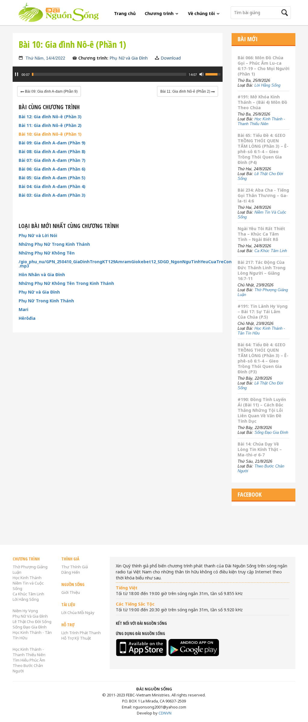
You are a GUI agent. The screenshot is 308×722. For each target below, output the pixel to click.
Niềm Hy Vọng (25, 610)
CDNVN (165, 713)
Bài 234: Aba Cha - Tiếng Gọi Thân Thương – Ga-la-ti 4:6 (263, 195)
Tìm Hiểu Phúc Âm (29, 660)
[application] (118, 77)
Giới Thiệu (70, 592)
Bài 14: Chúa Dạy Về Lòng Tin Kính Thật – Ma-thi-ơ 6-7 (260, 449)
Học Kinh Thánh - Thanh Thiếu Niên (261, 121)
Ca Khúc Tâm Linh (270, 250)
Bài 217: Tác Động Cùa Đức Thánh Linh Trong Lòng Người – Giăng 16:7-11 (261, 270)
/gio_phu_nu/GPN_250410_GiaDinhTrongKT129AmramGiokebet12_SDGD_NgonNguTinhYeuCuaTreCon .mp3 (118, 264)
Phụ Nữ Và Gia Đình (30, 616)
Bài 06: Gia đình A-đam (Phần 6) (52, 169)
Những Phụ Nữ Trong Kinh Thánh (54, 244)
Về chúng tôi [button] (202, 13)
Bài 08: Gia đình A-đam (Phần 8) (52, 152)
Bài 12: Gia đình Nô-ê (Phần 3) (50, 117)
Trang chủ (125, 13)
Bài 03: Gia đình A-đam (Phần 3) (52, 195)
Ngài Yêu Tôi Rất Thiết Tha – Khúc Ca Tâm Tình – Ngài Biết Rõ (261, 234)
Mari (23, 309)
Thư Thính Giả (74, 566)
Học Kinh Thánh (27, 577)
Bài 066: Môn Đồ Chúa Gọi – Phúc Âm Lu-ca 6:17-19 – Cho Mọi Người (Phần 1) (263, 66)
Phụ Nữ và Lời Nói (38, 235)
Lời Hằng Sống (267, 85)
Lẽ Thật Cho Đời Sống (32, 621)
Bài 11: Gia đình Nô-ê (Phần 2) (50, 125)
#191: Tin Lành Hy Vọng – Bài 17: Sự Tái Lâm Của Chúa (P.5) (263, 311)
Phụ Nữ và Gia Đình (128, 58)
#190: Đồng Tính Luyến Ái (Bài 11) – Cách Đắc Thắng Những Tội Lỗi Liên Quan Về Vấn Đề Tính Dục (262, 410)
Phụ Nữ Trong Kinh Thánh (46, 301)
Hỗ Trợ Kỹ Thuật (76, 638)
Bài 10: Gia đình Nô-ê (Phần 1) (50, 134)
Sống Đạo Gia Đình (271, 432)
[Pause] (16, 74)
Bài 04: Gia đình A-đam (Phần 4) (52, 186)
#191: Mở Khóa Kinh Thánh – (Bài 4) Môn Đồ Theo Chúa (262, 102)
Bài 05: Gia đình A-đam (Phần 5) (52, 178)
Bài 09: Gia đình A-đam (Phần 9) (52, 143)
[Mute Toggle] (201, 74)
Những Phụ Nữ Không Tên (47, 253)
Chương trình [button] (160, 13)
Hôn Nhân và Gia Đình (42, 275)
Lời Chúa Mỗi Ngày (77, 612)
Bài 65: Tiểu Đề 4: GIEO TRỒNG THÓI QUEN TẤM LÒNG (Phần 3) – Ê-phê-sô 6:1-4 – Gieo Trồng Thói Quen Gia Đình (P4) (263, 148)
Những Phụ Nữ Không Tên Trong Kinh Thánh (66, 283)
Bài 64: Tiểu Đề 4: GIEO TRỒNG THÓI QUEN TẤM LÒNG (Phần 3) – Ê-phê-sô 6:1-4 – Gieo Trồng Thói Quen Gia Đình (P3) (263, 358)
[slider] (109, 74)
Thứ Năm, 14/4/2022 (45, 58)
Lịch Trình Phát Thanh (81, 632)
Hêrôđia (27, 318)
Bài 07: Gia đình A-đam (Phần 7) (52, 160)
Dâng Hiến (70, 572)
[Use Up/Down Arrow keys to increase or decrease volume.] (213, 74)
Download (171, 58)
